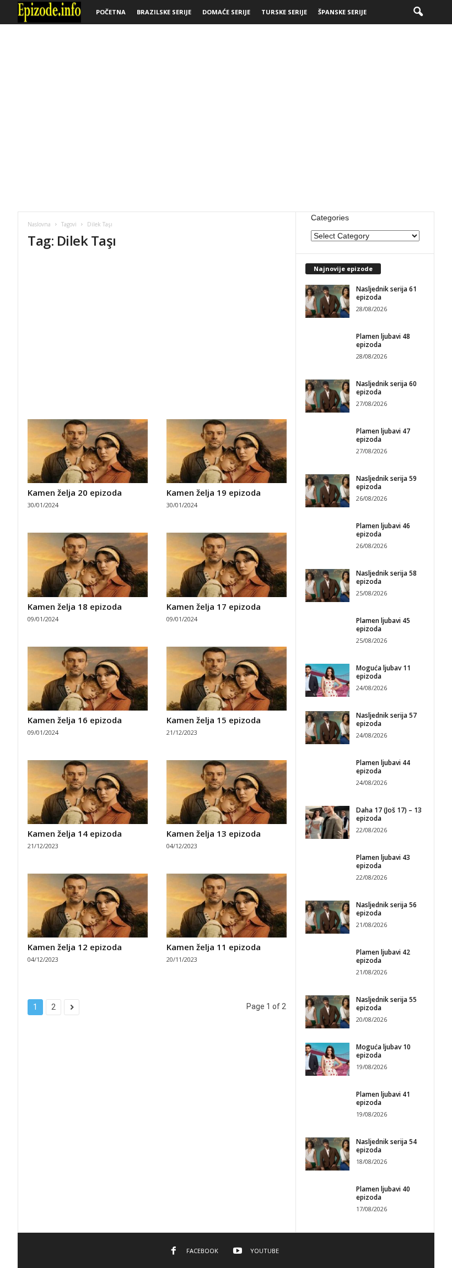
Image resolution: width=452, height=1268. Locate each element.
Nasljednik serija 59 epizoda (386, 482)
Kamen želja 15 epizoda (213, 719)
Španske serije (342, 12)
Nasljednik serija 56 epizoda (386, 909)
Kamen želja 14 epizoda (75, 833)
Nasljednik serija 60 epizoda (386, 388)
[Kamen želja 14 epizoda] (88, 792)
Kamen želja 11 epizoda (213, 946)
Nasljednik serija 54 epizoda (386, 1146)
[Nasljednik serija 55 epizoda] (327, 1011)
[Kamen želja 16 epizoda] (88, 679)
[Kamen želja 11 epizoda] (226, 906)
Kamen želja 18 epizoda (75, 606)
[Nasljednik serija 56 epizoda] (327, 917)
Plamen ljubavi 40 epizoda (383, 1193)
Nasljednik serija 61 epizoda (386, 293)
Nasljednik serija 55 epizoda (386, 1003)
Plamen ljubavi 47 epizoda (383, 435)
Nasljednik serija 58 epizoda (386, 577)
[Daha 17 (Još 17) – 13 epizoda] (327, 822)
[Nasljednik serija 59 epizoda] (327, 490)
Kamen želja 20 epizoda (75, 492)
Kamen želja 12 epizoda (75, 946)
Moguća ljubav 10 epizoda (383, 1051)
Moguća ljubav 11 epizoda (383, 672)
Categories (330, 217)
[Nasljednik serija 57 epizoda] (327, 727)
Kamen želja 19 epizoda (213, 492)
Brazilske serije (164, 12)
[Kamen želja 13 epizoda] (226, 792)
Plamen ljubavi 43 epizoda (383, 861)
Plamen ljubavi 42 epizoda (383, 956)
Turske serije (284, 12)
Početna (111, 12)
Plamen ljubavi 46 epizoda (383, 530)
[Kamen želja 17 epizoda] (226, 565)
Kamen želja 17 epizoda (213, 606)
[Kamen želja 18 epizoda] (88, 565)
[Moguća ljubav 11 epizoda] (327, 680)
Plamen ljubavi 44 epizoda (383, 767)
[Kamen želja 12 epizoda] (88, 906)
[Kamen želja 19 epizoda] (226, 451)
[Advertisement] (226, 118)
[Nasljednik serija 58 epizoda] (327, 585)
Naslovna (39, 224)
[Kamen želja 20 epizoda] (88, 451)
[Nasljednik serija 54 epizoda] (327, 1154)
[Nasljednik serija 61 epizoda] (327, 301)
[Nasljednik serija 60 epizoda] (327, 396)
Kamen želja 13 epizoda (213, 833)
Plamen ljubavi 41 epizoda (383, 1098)
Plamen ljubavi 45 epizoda (383, 624)
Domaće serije (226, 12)
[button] (418, 12)
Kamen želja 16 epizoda (75, 719)
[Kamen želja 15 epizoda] (226, 679)
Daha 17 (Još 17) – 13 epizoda (389, 814)
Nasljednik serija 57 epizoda (386, 719)
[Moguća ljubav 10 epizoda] (327, 1059)
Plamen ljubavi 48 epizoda (383, 340)
